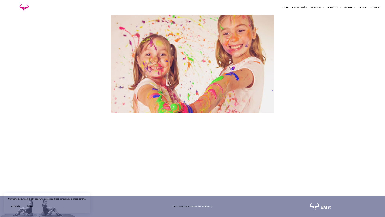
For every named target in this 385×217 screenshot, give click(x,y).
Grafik (348, 7)
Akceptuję (15, 206)
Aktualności (299, 7)
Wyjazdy (332, 7)
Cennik (363, 7)
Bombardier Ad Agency (201, 206)
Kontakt (375, 7)
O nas (285, 7)
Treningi (316, 7)
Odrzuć (30, 206)
